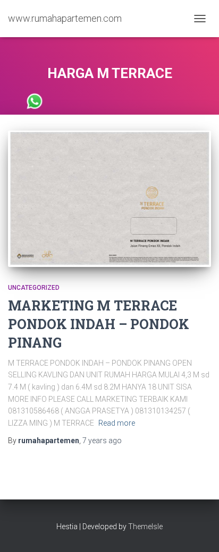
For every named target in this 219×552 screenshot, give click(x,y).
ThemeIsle (145, 526)
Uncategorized (34, 287)
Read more (116, 423)
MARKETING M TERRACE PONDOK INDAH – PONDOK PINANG (98, 324)
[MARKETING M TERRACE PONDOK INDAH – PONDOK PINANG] (109, 199)
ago (102, 440)
